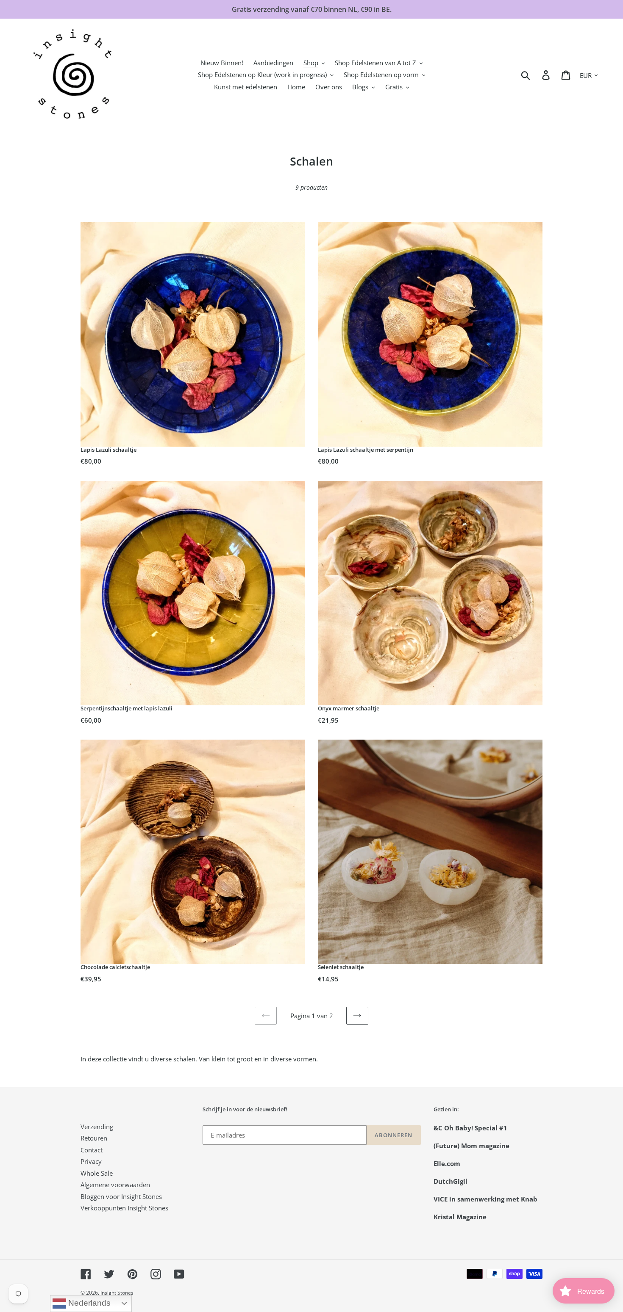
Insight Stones (117, 1292)
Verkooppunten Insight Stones (124, 1208)
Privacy (91, 1161)
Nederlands (88, 1302)
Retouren (94, 1138)
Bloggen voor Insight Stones (121, 1196)
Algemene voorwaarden (115, 1184)
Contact (92, 1150)
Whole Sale (97, 1173)
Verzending (97, 1126)
